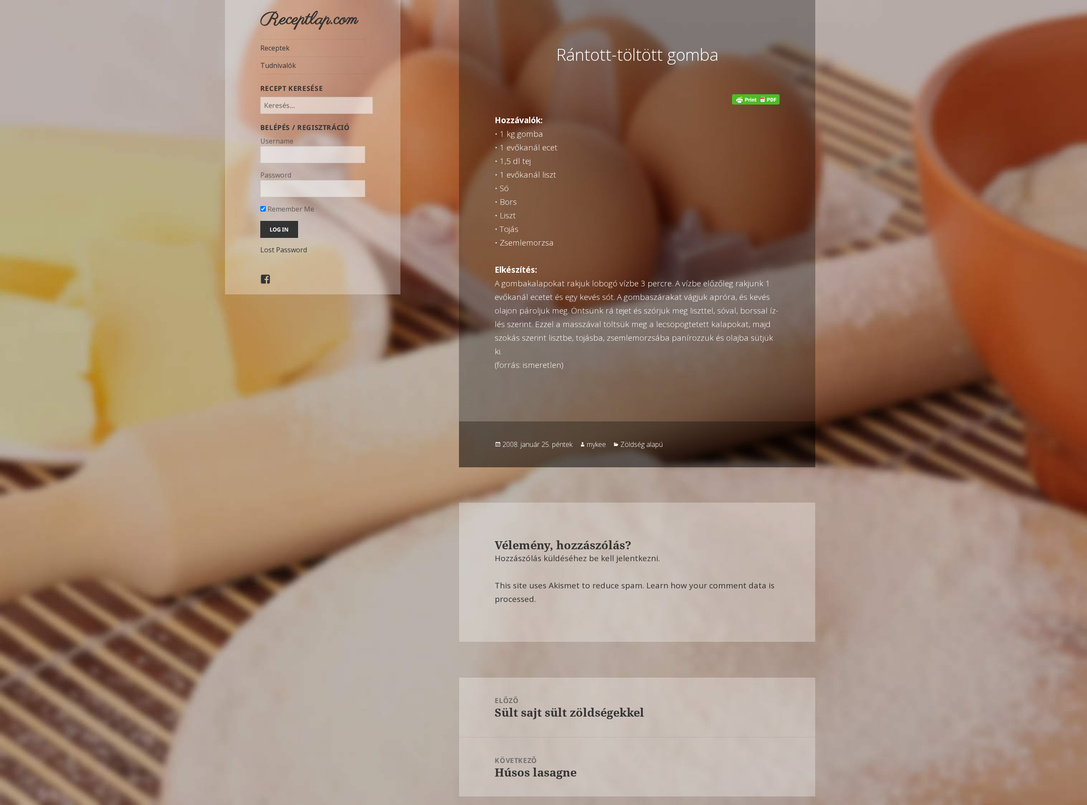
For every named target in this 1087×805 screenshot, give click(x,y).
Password (275, 175)
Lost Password (283, 249)
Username (276, 141)
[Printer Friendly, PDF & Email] (756, 99)
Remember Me (290, 209)
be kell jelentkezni (623, 558)
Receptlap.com (309, 19)
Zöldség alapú (641, 444)
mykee (596, 444)
